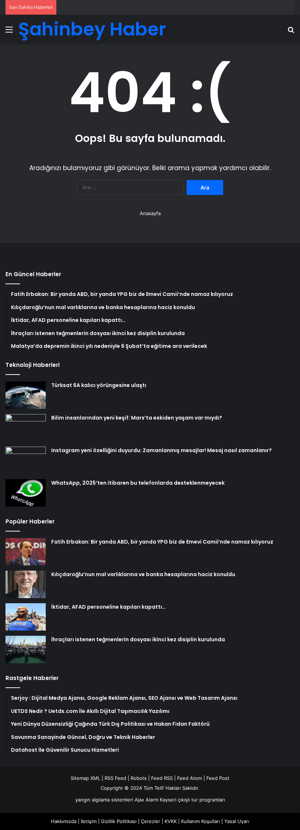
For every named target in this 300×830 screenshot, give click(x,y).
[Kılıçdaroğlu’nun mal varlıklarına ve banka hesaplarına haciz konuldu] (25, 584)
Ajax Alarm (146, 800)
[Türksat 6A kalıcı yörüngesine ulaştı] (25, 395)
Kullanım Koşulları (200, 821)
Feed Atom (189, 778)
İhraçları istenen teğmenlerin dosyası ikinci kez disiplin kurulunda (138, 639)
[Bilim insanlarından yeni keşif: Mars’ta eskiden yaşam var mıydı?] (25, 428)
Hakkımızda (63, 821)
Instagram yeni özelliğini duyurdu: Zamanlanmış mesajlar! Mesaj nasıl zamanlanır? (161, 450)
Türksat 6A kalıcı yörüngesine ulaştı (98, 385)
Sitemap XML (85, 778)
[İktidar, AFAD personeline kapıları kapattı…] (25, 617)
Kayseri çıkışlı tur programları (192, 800)
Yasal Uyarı (236, 821)
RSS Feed (115, 778)
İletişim (89, 821)
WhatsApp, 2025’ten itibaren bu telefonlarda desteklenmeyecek (138, 483)
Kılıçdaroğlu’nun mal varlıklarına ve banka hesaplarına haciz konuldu (143, 574)
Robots (139, 778)
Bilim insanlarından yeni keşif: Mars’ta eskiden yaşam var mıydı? (136, 417)
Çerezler (150, 821)
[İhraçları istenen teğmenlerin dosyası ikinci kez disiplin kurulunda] (25, 649)
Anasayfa (150, 213)
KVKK (171, 821)
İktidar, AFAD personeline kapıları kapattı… (108, 607)
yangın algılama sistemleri (104, 800)
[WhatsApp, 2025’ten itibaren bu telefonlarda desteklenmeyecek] (25, 493)
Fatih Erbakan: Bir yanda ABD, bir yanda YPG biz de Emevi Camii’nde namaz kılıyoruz (162, 541)
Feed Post (217, 778)
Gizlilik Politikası (118, 821)
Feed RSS (162, 778)
